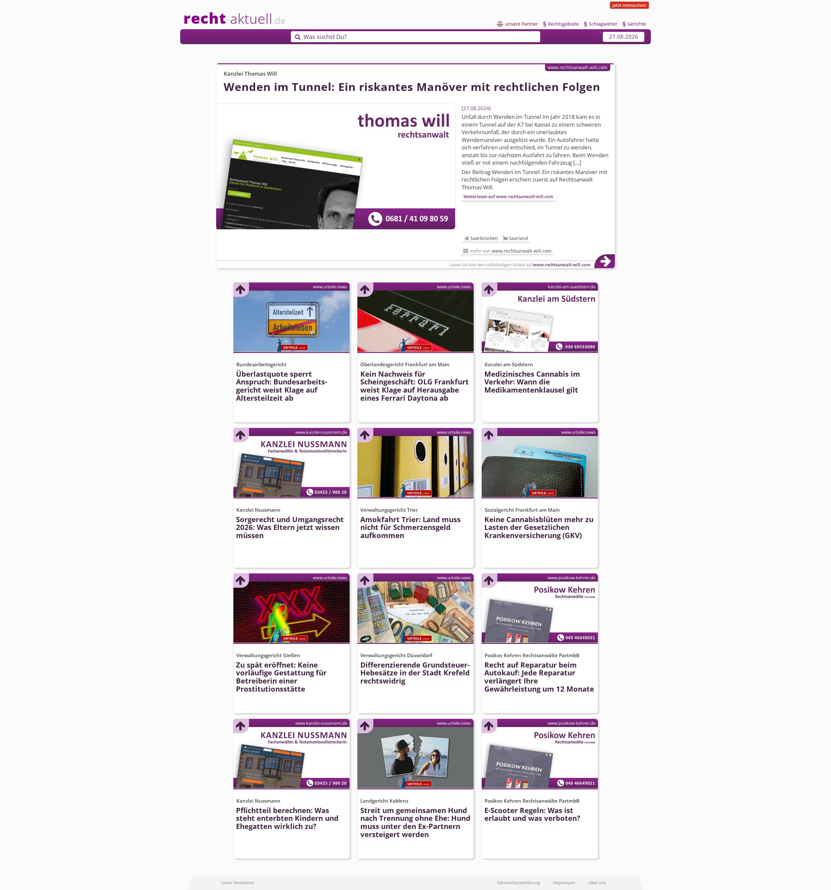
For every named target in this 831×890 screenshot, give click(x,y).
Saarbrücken (484, 238)
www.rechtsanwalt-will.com (577, 67)
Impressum (564, 882)
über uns (597, 882)
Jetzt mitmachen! (629, 5)
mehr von (511, 251)
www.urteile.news (330, 287)
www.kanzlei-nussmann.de (321, 432)
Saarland (518, 238)
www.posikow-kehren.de (571, 578)
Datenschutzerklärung (518, 882)
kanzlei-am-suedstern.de (571, 287)
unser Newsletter (237, 882)
